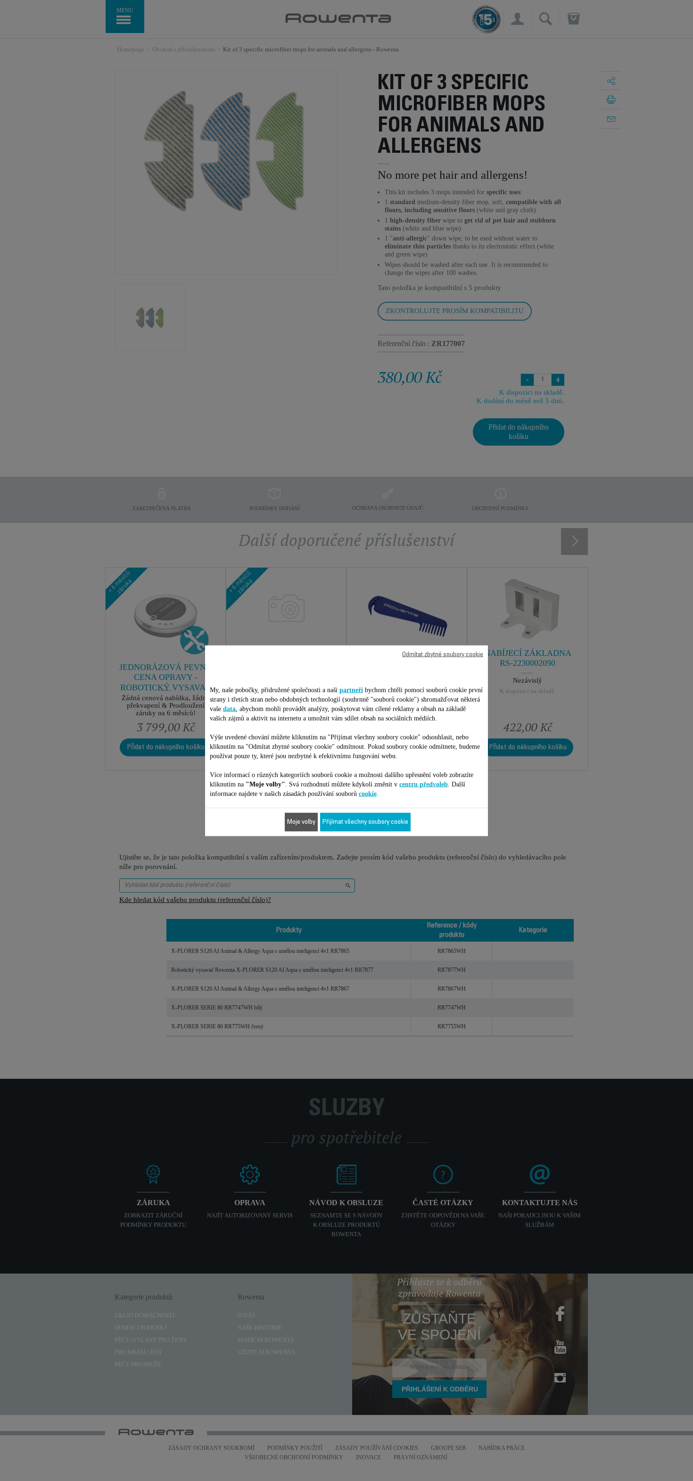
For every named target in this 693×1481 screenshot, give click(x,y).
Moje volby (301, 822)
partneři (351, 689)
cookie (368, 793)
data (229, 708)
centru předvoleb (423, 783)
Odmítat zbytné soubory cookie (442, 654)
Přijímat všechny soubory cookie (365, 822)
